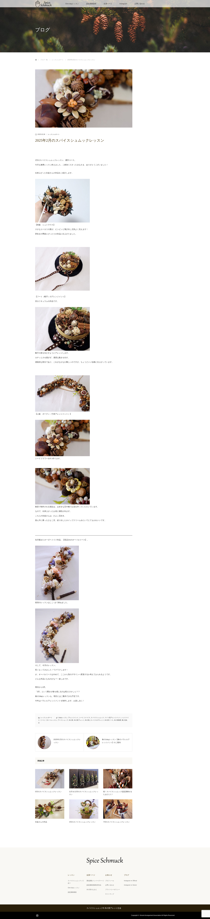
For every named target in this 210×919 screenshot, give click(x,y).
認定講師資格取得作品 (94, 885)
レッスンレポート (54, 134)
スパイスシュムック (97, 717)
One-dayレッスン (72, 4)
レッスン (71, 875)
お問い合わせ (140, 4)
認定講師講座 (91, 4)
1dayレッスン (62, 717)
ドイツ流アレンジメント (113, 717)
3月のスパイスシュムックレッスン (82, 822)
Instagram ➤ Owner (130, 885)
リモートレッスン (51, 720)
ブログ (126, 875)
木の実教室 (117, 720)
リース (42, 720)
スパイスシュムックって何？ (76, 882)
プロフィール (109, 881)
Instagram (123, 4)
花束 (125, 720)
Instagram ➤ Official (130, 881)
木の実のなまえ (92, 889)
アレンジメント (73, 717)
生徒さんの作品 (41, 822)
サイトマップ (109, 894)
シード (81, 717)
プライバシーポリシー (112, 889)
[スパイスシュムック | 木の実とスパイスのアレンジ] (105, 863)
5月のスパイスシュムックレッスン (48, 792)
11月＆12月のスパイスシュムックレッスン (83, 793)
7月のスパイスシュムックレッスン (116, 822)
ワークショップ (63, 720)
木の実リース (109, 720)
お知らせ (108, 875)
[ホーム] (36, 57)
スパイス (87, 717)
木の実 (71, 720)
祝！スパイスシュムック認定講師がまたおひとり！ (117, 793)
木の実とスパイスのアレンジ (94, 720)
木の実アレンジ (79, 720)
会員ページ (108, 4)
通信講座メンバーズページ (95, 881)
